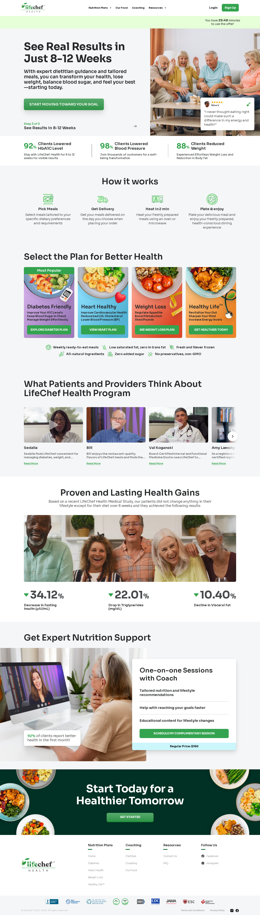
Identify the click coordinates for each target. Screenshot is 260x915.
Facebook (212, 856)
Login (213, 8)
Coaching (138, 7)
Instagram (212, 863)
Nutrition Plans (98, 7)
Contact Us (170, 856)
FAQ (165, 863)
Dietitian (131, 856)
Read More (31, 463)
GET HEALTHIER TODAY (211, 330)
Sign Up (230, 8)
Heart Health (96, 870)
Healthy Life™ (96, 884)
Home (92, 856)
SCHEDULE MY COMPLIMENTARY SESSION (184, 733)
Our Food (121, 7)
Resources (156, 7)
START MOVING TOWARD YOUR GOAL (63, 104)
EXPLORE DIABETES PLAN (49, 330)
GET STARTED (130, 817)
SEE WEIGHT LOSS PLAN (157, 330)
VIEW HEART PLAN (103, 330)
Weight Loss (95, 877)
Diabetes (93, 863)
